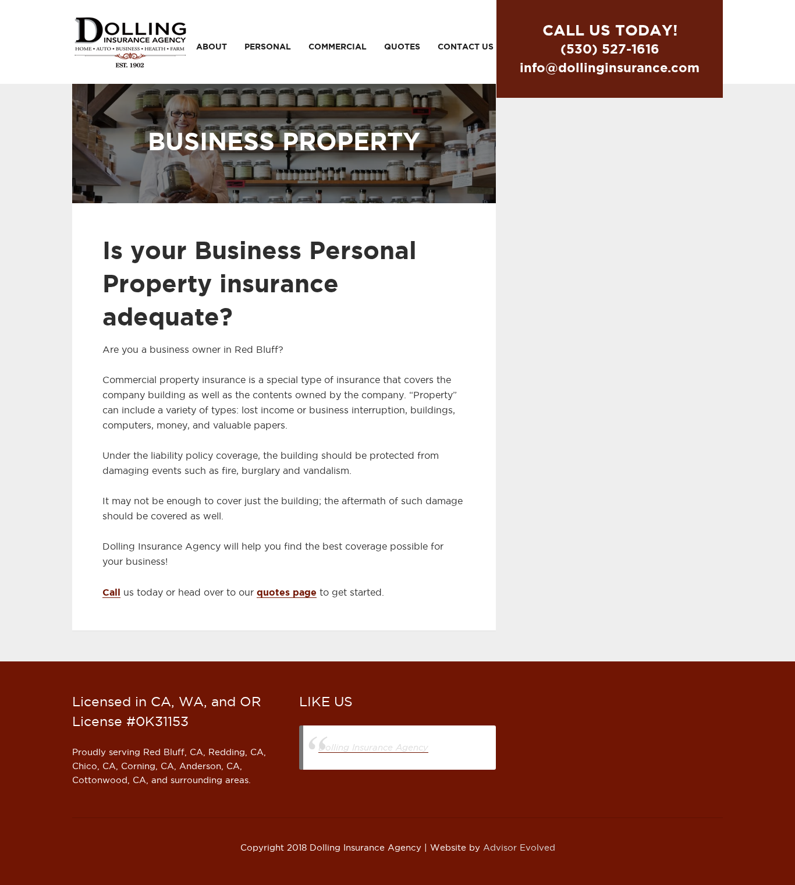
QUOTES (402, 46)
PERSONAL (267, 46)
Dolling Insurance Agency (373, 747)
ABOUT (211, 46)
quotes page (287, 592)
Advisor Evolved (519, 847)
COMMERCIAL (337, 46)
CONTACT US (466, 46)
